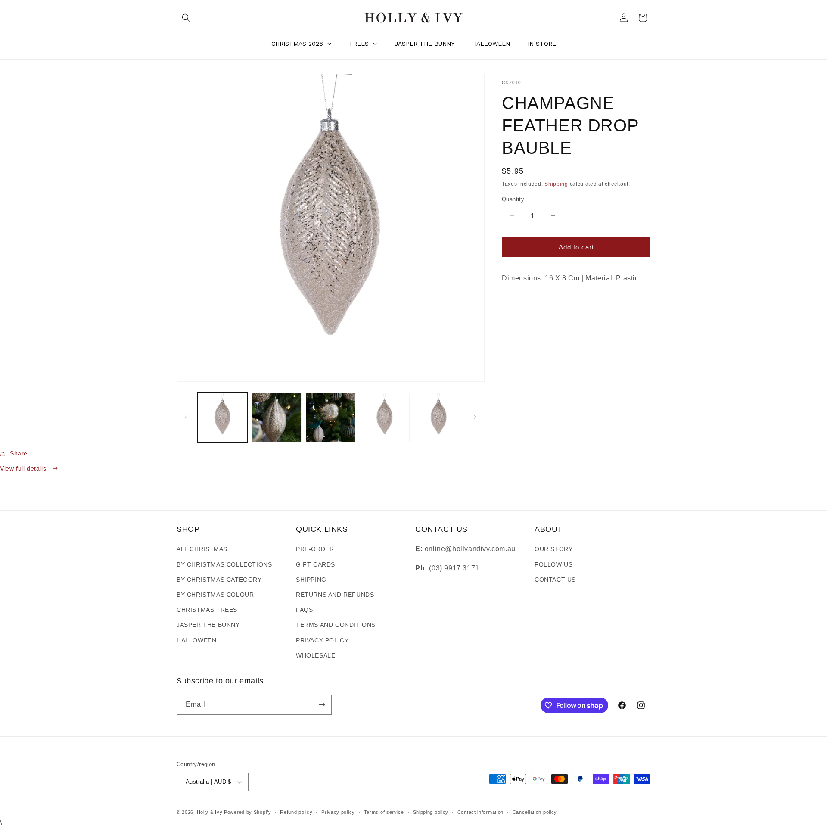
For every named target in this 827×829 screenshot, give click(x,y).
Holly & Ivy (210, 812)
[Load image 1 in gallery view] (222, 417)
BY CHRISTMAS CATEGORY (219, 579)
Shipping (556, 184)
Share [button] (19, 453)
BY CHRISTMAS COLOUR (215, 594)
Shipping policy (431, 812)
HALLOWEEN (196, 640)
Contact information (480, 812)
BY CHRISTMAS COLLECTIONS (224, 564)
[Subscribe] (321, 705)
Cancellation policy (535, 812)
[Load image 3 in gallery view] (330, 417)
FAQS (304, 609)
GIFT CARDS (315, 564)
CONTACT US (555, 579)
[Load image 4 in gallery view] (384, 417)
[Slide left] (186, 417)
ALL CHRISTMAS (202, 548)
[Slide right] (475, 417)
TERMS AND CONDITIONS (336, 624)
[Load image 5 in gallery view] (438, 417)
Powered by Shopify (247, 812)
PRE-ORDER (315, 548)
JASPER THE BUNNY (208, 624)
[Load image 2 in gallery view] (276, 417)
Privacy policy (338, 812)
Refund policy (296, 812)
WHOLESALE (315, 655)
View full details (24, 468)
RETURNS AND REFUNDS (335, 594)
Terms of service (384, 812)
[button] (186, 17)
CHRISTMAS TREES (207, 609)
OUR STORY (553, 548)
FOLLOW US (553, 564)
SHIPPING (311, 579)
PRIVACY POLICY (322, 640)
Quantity (513, 199)
